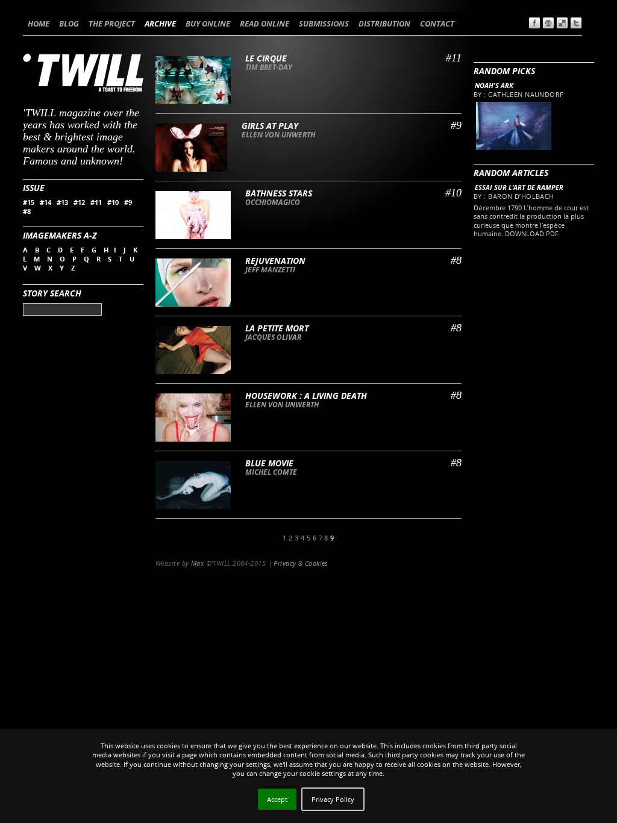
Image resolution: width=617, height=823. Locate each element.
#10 (113, 202)
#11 (96, 202)
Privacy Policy (333, 799)
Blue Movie (269, 463)
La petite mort (276, 328)
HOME (38, 23)
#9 (128, 202)
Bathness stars (278, 193)
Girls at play (270, 125)
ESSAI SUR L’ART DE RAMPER (519, 187)
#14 (45, 202)
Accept (277, 799)
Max (197, 563)
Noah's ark (494, 85)
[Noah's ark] (513, 147)
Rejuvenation (275, 260)
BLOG (69, 23)
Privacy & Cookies (301, 563)
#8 (27, 211)
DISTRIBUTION (384, 23)
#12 (79, 202)
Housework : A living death (306, 395)
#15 (28, 202)
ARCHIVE (160, 23)
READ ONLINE (264, 23)
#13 (62, 202)
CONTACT (437, 23)
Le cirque (266, 58)
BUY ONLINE (208, 23)
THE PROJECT (112, 23)
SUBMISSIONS (324, 23)
